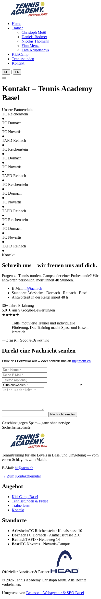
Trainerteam (21, 505)
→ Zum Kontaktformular (21, 476)
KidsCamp (20, 54)
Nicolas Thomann (35, 41)
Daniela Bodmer (34, 37)
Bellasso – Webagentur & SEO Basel (55, 593)
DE (6, 72)
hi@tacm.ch (33, 288)
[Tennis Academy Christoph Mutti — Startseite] (29, 15)
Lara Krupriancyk (35, 50)
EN (17, 72)
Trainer (17, 28)
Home (16, 24)
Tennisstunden (23, 59)
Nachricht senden (62, 414)
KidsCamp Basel (25, 497)
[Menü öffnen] (4, 78)
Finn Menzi (30, 46)
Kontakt (18, 63)
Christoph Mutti (34, 32)
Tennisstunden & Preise (30, 501)
